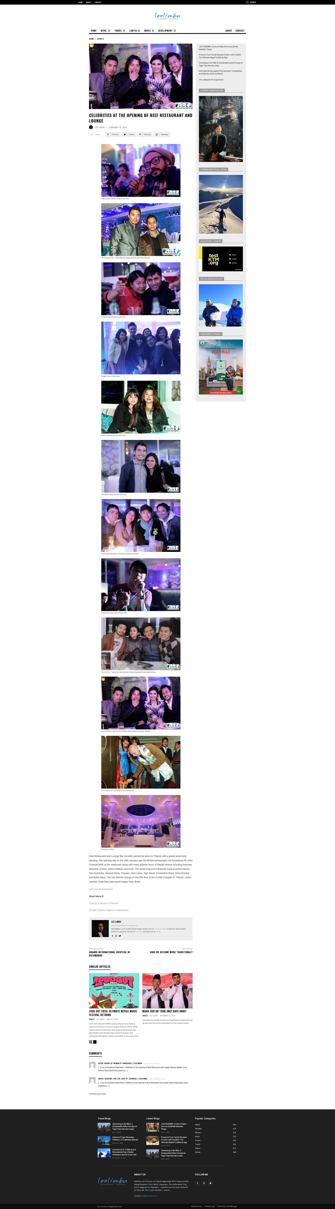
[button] (251, 2)
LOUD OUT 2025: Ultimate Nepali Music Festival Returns (113, 1013)
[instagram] (116, 936)
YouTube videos (160, 929)
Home (91, 38)
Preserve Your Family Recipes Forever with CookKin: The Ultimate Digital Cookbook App (220, 56)
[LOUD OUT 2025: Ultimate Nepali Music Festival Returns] (114, 990)
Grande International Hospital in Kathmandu (109, 953)
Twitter (158, 932)
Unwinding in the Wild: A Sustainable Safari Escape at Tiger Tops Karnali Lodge (221, 64)
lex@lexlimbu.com (149, 1196)
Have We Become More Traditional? (171, 952)
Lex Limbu (100, 127)
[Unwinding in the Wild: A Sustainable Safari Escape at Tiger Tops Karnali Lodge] (104, 1127)
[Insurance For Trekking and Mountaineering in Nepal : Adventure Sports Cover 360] (104, 1152)
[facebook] (112, 936)
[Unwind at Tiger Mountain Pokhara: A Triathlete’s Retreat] (104, 1140)
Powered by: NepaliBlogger (227, 1206)
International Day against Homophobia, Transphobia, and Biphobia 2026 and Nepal (220, 72)
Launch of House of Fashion (103, 903)
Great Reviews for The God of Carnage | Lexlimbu (122, 1078)
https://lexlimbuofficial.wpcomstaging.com (124, 925)
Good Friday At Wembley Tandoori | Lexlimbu (120, 1063)
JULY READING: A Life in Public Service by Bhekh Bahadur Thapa (218, 48)
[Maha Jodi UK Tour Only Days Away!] (167, 990)
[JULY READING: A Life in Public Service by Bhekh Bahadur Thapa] (152, 1127)
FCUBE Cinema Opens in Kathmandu (109, 910)
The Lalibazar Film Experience (211, 80)
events (100, 38)
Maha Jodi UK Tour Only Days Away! (164, 1011)
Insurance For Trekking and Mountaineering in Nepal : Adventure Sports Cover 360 (124, 1152)
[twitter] (120, 936)
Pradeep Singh (209, 1206)
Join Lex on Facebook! (101, 889)
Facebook (139, 932)
